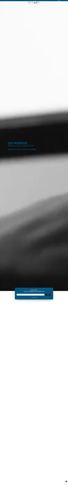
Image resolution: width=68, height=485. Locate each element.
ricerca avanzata (34, 297)
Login (59, 0)
